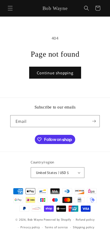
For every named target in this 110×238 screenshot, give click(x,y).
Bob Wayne (35, 219)
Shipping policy (83, 227)
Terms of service (56, 227)
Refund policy (85, 219)
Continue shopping (55, 72)
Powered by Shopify (57, 219)
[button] (10, 8)
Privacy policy (30, 227)
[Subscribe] (94, 121)
